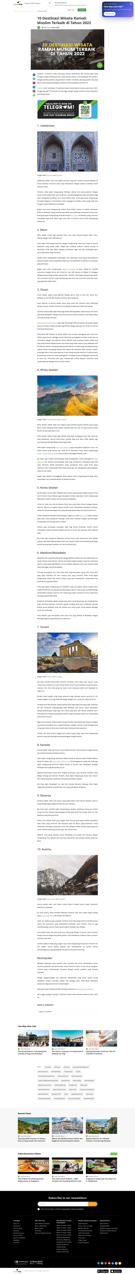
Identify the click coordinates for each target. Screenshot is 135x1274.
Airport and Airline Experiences (81, 1067)
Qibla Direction (83, 1223)
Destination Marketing (63, 1239)
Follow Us (16, 1230)
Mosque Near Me (83, 1228)
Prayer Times (82, 1240)
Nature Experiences (43, 1094)
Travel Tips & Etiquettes (74, 1098)
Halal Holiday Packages (42, 1223)
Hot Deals (38, 1230)
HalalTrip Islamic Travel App (109, 1228)
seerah (66, 1094)
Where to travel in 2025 (64, 1235)
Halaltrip (40, 88)
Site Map (16, 1242)
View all (114, 1154)
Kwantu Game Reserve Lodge (47, 454)
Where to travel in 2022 (64, 1228)
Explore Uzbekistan (63, 1244)
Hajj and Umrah (65, 1080)
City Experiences (68, 1071)
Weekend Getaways (89, 1098)
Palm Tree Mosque (63, 447)
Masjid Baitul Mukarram (60, 761)
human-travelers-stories (59, 1089)
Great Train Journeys (77, 1076)
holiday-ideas (83, 1085)
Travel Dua (81, 1238)
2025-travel (66, 1067)
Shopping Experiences (77, 1094)
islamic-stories (72, 1089)
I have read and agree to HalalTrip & (62, 1209)
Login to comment (45, 1012)
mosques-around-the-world (87, 1089)
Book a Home (39, 1228)
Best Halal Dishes (56, 1071)
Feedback (16, 1240)
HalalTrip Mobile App (60, 1085)
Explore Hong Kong (63, 1251)
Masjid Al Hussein (69, 269)
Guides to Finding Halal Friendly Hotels (48, 1080)
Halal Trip (47, 27)
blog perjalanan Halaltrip (84, 989)
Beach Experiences (43, 1071)
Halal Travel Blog (23, 11)
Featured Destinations (63, 1237)
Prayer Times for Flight (85, 1226)
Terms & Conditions (78, 1209)
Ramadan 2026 (104, 1226)
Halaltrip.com (32, 1271)
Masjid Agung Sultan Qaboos (47, 323)
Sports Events (89, 1094)
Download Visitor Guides (64, 1242)
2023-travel (57, 1067)
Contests (78, 1071)
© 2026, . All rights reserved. (36, 1271)
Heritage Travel (73, 1085)
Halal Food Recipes (89, 1080)
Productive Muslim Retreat (108, 1230)
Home (15, 11)
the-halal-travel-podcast (44, 1098)
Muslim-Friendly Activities (43, 1233)
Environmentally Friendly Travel (46, 1076)
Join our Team (17, 1228)
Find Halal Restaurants (85, 1230)
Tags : (39, 1067)
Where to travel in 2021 (64, 1225)
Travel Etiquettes (83, 1242)
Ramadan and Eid (56, 1094)
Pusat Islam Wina (48, 916)
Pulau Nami (83, 516)
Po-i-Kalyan (75, 215)
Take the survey (109, 13)
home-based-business (44, 1089)
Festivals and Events (63, 1076)
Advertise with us (18, 1233)
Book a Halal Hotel (41, 1226)
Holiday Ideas (32, 11)
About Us (16, 1223)
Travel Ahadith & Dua (59, 1098)
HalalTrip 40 (103, 1233)
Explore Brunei (61, 1247)
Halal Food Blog (77, 1080)
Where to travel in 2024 (64, 1232)
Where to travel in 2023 (64, 1230)
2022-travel (48, 1067)
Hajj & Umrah (104, 1223)
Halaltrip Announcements (44, 1085)
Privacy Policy (66, 1209)
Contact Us (16, 1226)
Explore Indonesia (62, 1249)
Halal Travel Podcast (84, 1235)
